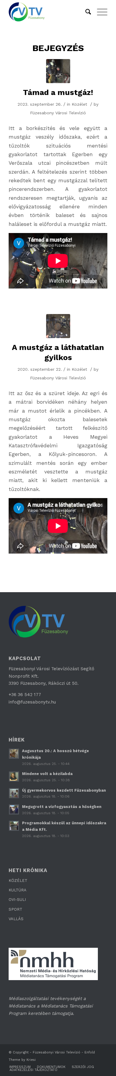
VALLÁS (16, 919)
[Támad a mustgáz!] (58, 71)
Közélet (79, 104)
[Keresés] (85, 12)
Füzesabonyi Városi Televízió (56, 1052)
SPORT (15, 909)
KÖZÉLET (18, 880)
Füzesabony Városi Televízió (58, 112)
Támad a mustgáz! (58, 92)
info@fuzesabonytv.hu (32, 702)
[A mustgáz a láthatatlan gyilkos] (58, 326)
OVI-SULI (17, 899)
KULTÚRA (17, 890)
